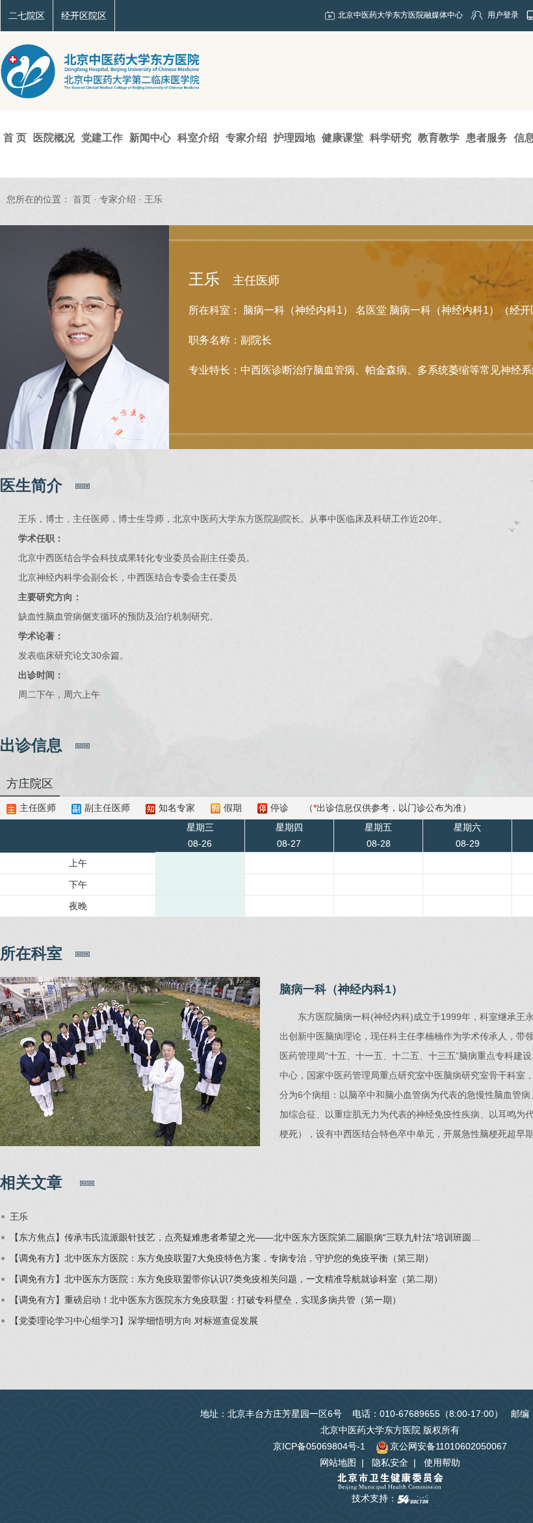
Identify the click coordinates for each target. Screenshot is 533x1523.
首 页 (15, 137)
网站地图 (338, 1462)
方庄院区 (29, 783)
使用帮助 (442, 1462)
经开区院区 (84, 15)
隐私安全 (390, 1462)
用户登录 (503, 15)
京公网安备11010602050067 (448, 1446)
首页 (82, 199)
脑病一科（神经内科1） (341, 989)
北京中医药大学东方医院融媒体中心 (400, 15)
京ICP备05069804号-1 (319, 1446)
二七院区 (26, 15)
